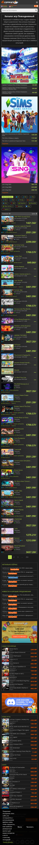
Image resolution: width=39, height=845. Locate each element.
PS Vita (21, 200)
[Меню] (37, 2)
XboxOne (23, 203)
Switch (31, 200)
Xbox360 (33, 203)
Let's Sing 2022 (6, 190)
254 (27, 557)
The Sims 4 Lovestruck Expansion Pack (13, 141)
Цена (34, 214)
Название (5, 214)
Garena (20, 206)
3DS (14, 203)
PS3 (6, 200)
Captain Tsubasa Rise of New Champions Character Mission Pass (14, 88)
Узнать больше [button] (8, 842)
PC (18, 197)
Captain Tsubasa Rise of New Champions (14, 85)
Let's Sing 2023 (6, 184)
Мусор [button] (20, 827)
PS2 (13, 200)
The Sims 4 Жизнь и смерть (10, 138)
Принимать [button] (30, 827)
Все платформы (7, 197)
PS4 (33, 197)
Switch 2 (7, 209)
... (22, 557)
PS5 (25, 197)
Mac (29, 206)
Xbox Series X (9, 206)
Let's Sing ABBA (7, 187)
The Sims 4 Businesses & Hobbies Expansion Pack (15, 134)
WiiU (6, 203)
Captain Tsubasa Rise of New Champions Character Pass (14, 92)
